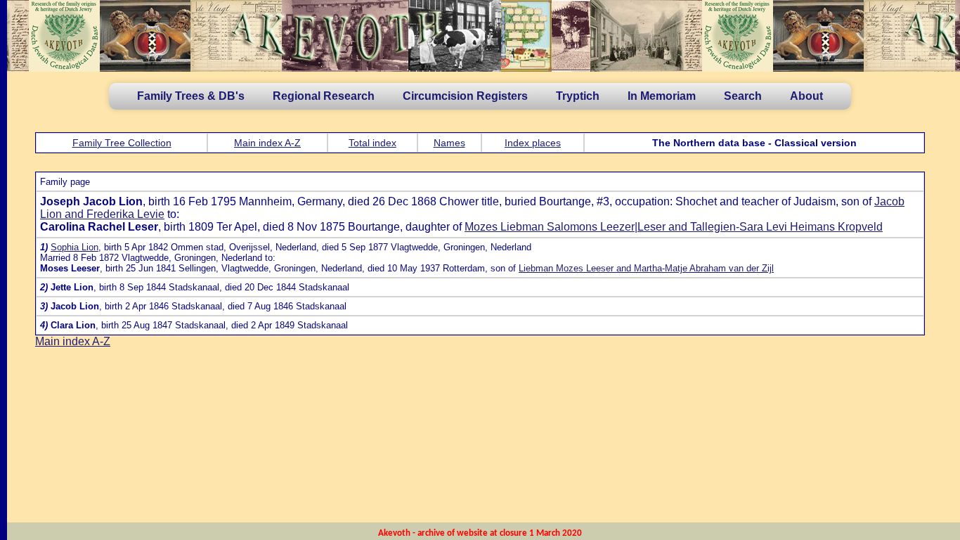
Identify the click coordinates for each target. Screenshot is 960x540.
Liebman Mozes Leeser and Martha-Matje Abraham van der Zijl (646, 268)
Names (449, 142)
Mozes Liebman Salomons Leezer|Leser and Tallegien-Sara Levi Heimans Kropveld (674, 227)
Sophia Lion (74, 247)
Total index (372, 142)
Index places (533, 142)
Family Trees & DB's (191, 96)
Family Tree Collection (121, 142)
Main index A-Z (267, 142)
